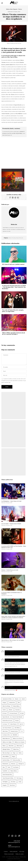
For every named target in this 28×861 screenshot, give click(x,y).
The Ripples (5, 781)
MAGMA (15, 734)
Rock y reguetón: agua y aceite (15, 659)
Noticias (20, 9)
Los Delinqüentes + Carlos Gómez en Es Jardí (11, 501)
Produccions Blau (16, 760)
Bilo (19, 702)
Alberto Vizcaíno (12, 237)
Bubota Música (16, 706)
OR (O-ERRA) (6, 756)
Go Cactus (5, 724)
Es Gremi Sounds (13, 713)
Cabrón (4, 709)
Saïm (4, 767)
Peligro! (13, 756)
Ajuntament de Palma (7, 698)
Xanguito (5, 785)
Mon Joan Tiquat (6, 752)
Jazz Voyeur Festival (7, 727)
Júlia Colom (5, 731)
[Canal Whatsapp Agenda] (18, 198)
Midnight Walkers (6, 749)
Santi (6, 675)
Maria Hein (11, 745)
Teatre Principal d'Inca (7, 774)
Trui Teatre (13, 781)
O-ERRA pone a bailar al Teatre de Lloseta (18, 669)
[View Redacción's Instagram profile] (17, 220)
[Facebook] (10, 198)
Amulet (23, 698)
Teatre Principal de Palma (8, 778)
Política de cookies (20, 854)
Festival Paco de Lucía (7, 720)
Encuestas (17, 709)
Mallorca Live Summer (19, 742)
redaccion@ (14, 841)
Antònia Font (12, 702)
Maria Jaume (19, 745)
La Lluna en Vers (6, 734)
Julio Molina (17, 727)
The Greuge (19, 778)
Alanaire (16, 698)
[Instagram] (12, 198)
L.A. (22, 731)
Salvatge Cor (21, 763)
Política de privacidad (9, 854)
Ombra (20, 752)
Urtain (20, 781)
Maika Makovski (6, 738)
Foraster (17, 720)
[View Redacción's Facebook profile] (11, 220)
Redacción (14, 224)
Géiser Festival (13, 724)
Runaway (13, 763)
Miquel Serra (16, 749)
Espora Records (19, 237)
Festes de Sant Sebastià (17, 716)
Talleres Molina (13, 770)
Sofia (9, 767)
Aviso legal (21, 851)
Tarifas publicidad (13, 851)
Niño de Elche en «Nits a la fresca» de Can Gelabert (12, 640)
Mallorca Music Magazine (11, 9)
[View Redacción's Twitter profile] (14, 220)
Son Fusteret (15, 767)
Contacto (6, 851)
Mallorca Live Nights (7, 742)
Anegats (4, 702)
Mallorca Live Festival (17, 738)
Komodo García (14, 731)
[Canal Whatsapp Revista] (15, 198)
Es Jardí (22, 713)
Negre (14, 752)
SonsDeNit (5, 770)
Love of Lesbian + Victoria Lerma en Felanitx (11, 523)
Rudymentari (5, 763)
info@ (14, 846)
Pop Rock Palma (6, 760)
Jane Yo (21, 724)
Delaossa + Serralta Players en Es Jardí (9, 570)
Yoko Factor (12, 785)
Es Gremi (5, 713)
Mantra (4, 745)
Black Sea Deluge (6, 706)
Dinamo (10, 709)
